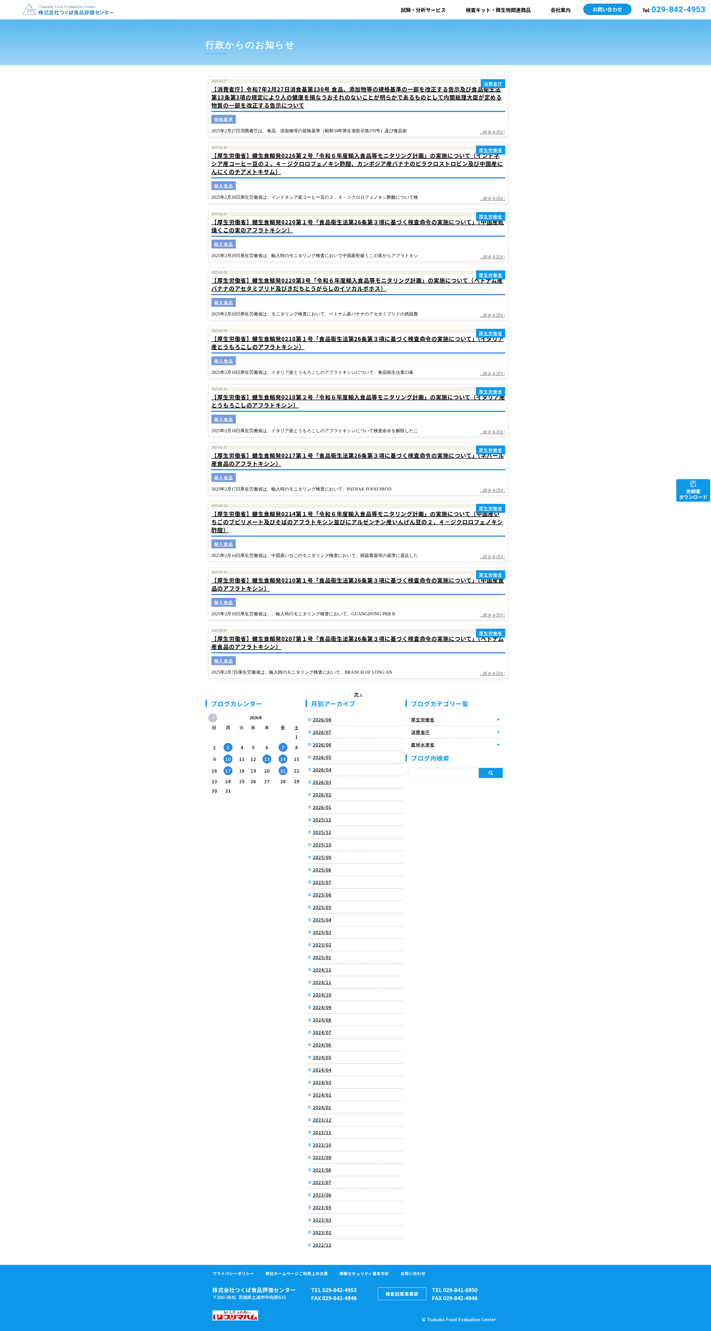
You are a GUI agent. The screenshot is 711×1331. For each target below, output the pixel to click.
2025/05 (322, 907)
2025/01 (322, 957)
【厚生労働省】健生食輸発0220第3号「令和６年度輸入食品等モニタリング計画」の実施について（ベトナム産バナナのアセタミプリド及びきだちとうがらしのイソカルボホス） (357, 284)
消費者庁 (493, 83)
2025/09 (322, 857)
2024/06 (322, 1044)
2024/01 (322, 1107)
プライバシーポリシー (233, 1273)
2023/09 (322, 1157)
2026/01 (322, 807)
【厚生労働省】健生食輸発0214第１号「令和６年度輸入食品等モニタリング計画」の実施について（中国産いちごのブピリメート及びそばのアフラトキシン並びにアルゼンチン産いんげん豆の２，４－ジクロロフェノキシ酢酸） (357, 522)
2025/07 (322, 882)
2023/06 (322, 1194)
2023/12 (322, 1119)
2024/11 (322, 982)
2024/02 (322, 1094)
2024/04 (322, 1069)
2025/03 (322, 932)
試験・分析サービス (423, 9)
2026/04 (322, 769)
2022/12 (322, 1245)
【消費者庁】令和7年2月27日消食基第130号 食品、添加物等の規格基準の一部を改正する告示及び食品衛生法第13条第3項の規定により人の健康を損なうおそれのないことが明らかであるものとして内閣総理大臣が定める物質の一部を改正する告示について (356, 97)
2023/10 (322, 1144)
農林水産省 (423, 744)
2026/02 (322, 794)
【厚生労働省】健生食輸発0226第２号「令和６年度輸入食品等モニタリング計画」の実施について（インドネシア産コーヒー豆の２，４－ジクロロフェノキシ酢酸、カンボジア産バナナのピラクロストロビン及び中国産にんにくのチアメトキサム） (357, 163)
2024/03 (322, 1082)
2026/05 (322, 757)
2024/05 (322, 1057)
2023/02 (322, 1232)
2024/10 (322, 994)
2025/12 (322, 819)
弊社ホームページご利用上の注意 (297, 1273)
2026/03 (322, 782)
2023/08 (322, 1169)
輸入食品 (223, 185)
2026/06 (322, 744)
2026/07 (322, 732)
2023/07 (322, 1182)
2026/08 (322, 719)
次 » (358, 694)
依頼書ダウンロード (693, 494)
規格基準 (223, 119)
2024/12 (322, 969)
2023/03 (322, 1219)
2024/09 (322, 1007)
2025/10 (322, 844)
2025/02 (322, 944)
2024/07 (322, 1032)
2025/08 (322, 869)
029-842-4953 (678, 9)
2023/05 (322, 1207)
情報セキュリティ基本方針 (364, 1273)
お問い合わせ (607, 9)
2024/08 (322, 1019)
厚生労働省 (490, 150)
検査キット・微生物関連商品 (498, 9)
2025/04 (322, 919)
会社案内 (560, 9)
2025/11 (322, 832)
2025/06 (322, 894)
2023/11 (322, 1132)
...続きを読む (492, 132)
